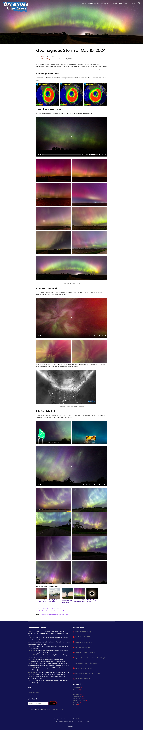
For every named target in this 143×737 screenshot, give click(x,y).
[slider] (61, 154)
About (126, 3)
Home (84, 3)
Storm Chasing (93, 3)
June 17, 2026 (31, 668)
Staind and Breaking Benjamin (85, 652)
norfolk (56, 614)
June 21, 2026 (31, 659)
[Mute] (90, 154)
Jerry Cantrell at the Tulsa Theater (86, 663)
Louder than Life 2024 (82, 678)
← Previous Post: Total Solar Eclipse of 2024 (48, 609)
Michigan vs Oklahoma (82, 647)
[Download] (102, 154)
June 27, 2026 (31, 646)
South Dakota (62, 614)
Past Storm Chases (34, 692)
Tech (120, 3)
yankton (68, 614)
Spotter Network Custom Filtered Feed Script (90, 658)
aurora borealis (44, 614)
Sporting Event (77, 696)
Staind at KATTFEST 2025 (83, 642)
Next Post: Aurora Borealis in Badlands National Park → (51, 611)
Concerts (75, 690)
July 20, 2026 (31, 631)
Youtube (38, 709)
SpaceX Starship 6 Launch (83, 668)
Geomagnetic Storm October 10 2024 (87, 673)
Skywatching (105, 3)
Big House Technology (82, 719)
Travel (114, 3)
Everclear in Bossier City (83, 631)
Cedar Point (76, 688)
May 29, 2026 (31, 685)
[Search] (139, 2)
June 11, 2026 (31, 674)
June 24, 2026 (31, 655)
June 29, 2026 (31, 642)
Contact (133, 3)
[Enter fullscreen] (105, 154)
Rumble (33, 709)
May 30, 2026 (31, 680)
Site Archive (77, 710)
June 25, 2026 (31, 650)
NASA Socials (76, 692)
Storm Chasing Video (79, 700)
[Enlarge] (105, 260)
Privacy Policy (54, 709)
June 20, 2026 (31, 663)
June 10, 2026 (31, 676)
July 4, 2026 (31, 638)
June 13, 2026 (31, 672)
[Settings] (100, 154)
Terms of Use (46, 709)
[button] (47, 94)
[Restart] (38, 154)
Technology (76, 703)
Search (53, 703)
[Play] (40, 154)
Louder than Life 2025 (82, 637)
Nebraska (51, 614)
